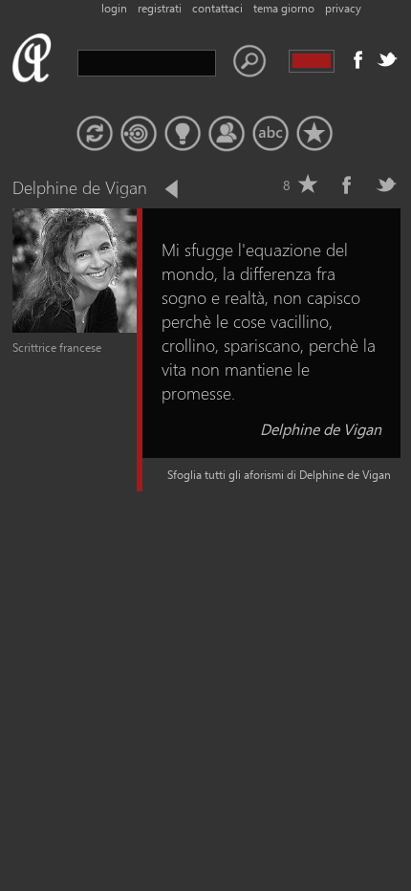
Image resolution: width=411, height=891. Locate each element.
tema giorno (283, 8)
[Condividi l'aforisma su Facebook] (347, 184)
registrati (160, 8)
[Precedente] (173, 189)
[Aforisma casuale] (95, 134)
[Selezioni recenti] (138, 134)
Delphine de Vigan (320, 429)
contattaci (217, 8)
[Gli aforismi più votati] (182, 134)
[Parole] (270, 134)
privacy (343, 8)
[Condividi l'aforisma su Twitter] (386, 184)
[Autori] (226, 134)
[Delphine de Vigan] (74, 328)
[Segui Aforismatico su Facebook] (358, 59)
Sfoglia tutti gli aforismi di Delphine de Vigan (279, 474)
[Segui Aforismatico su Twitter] (387, 59)
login (114, 8)
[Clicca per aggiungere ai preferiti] (307, 184)
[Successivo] (204, 189)
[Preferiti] (314, 134)
